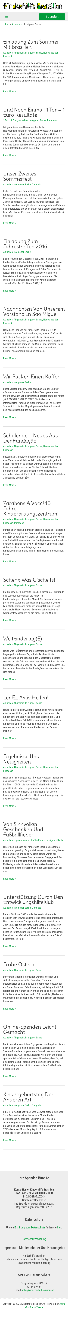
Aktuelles (8, 52)
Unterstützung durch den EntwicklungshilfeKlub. (33, 899)
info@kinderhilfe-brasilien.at (38, 1290)
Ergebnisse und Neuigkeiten (21, 759)
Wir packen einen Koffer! (32, 376)
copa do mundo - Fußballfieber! (29, 840)
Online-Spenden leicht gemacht (29, 1029)
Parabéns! (52, 120)
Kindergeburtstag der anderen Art (28, 1097)
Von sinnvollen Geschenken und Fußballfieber (23, 829)
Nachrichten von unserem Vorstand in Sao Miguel (34, 311)
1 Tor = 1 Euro (10, 120)
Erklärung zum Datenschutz (29, 1227)
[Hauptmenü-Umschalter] (6, 16)
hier (59, 1227)
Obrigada (36, 184)
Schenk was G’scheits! (29, 580)
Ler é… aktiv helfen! (25, 697)
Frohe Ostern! (19, 964)
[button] (52, 16)
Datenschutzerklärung (34, 1239)
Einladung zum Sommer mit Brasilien (31, 44)
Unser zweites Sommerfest (19, 176)
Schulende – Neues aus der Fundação (30, 438)
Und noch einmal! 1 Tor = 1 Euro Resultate (34, 112)
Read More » (9, 91)
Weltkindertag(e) (22, 638)
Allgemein (19, 52)
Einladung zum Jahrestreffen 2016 (25, 244)
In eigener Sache (33, 52)
